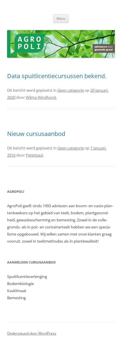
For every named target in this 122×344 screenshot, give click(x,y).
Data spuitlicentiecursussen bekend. (56, 76)
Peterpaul (34, 155)
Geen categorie (70, 90)
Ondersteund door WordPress (31, 333)
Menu (61, 18)
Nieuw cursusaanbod (36, 134)
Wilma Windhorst (41, 97)
